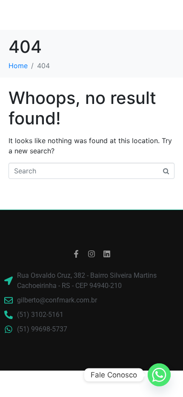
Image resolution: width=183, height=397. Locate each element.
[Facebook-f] (76, 254)
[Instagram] (91, 254)
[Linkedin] (106, 254)
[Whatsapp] (159, 374)
